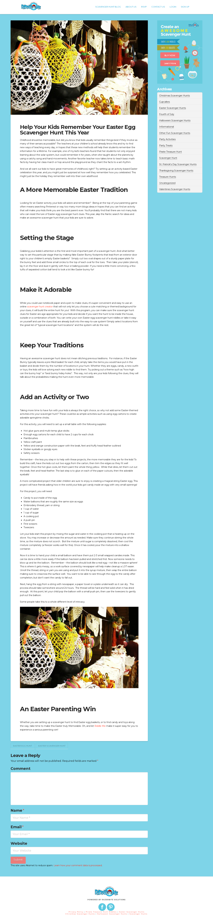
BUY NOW (170, 55)
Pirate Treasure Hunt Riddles (101, 912)
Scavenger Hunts (138, 914)
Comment (20, 768)
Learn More (170, 63)
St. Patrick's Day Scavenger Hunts (177, 164)
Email (17, 827)
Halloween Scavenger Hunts (174, 120)
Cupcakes (164, 101)
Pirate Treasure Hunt (170, 151)
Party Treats (165, 145)
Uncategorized (167, 183)
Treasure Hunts (167, 176)
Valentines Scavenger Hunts (174, 189)
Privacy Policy (76, 912)
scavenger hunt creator (40, 306)
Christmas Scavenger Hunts (174, 95)
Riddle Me (100, 726)
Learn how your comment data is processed (78, 865)
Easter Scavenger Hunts (172, 108)
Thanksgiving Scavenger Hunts (176, 170)
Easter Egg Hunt (22, 745)
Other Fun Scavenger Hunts (174, 133)
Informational (166, 126)
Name (17, 810)
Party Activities (167, 139)
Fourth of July (166, 114)
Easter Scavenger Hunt (51, 745)
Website (19, 843)
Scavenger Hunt (168, 158)
